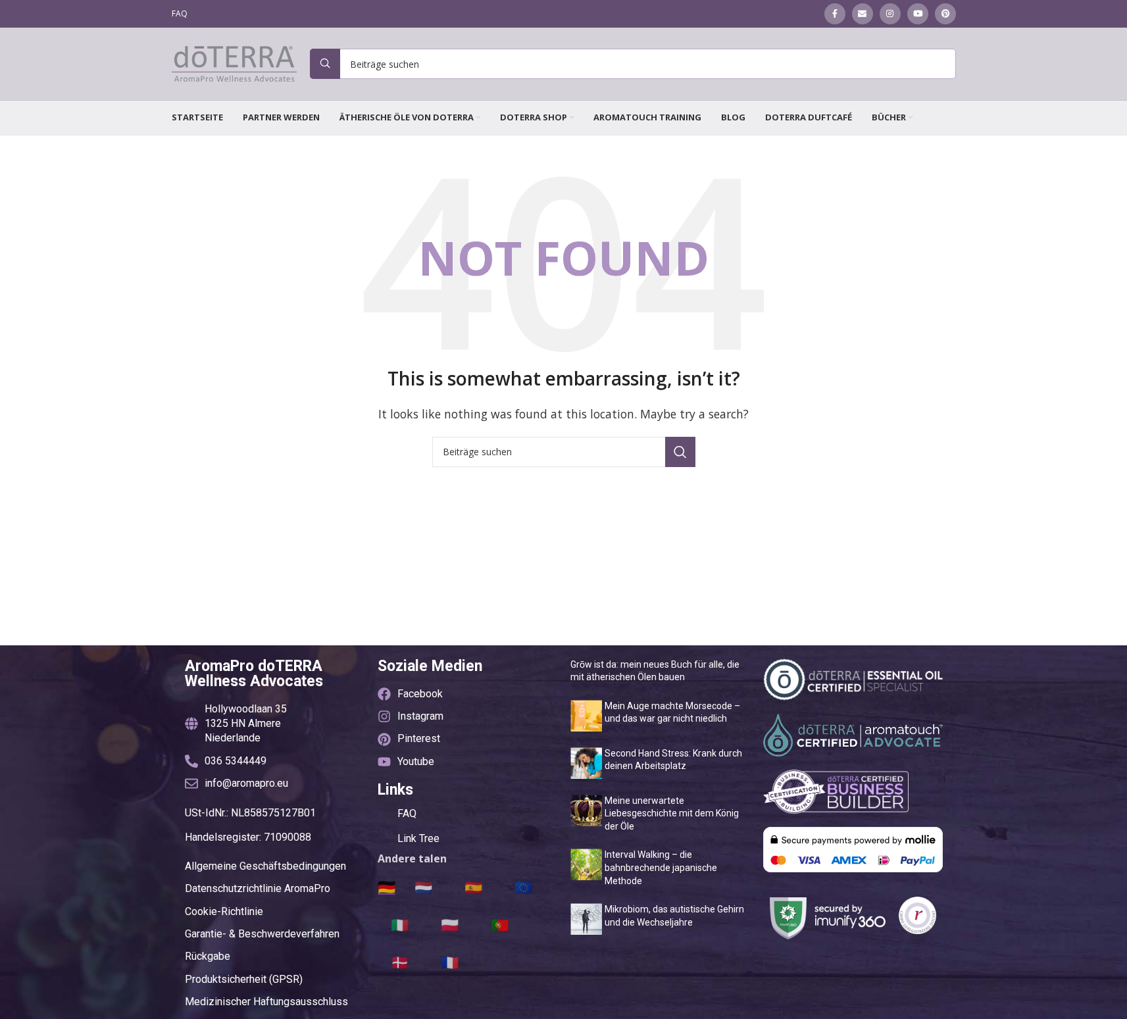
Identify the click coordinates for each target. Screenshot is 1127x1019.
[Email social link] (862, 13)
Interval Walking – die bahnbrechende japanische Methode (661, 867)
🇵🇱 (450, 924)
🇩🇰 (400, 962)
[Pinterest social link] (945, 13)
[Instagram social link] (890, 13)
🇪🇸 (473, 887)
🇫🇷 (450, 962)
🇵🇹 (500, 924)
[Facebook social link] (834, 13)
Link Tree (418, 838)
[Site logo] (234, 62)
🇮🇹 (400, 924)
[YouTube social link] (917, 13)
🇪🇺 (523, 887)
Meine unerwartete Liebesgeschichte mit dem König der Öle (672, 813)
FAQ (406, 813)
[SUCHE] (680, 452)
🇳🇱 (423, 887)
